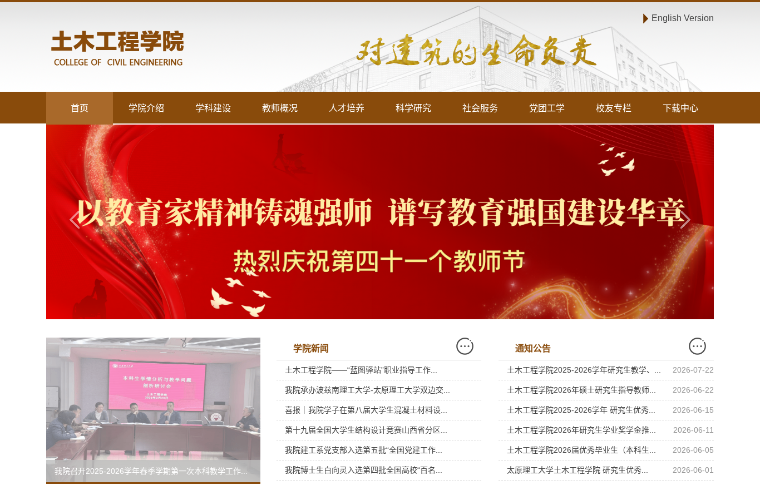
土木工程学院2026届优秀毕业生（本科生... (581, 449)
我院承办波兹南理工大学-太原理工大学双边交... (367, 389)
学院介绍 (146, 108)
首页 (79, 108)
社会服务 (480, 108)
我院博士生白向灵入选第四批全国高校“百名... (363, 470)
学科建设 (213, 108)
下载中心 (680, 108)
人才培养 (346, 108)
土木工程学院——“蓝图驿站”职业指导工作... (361, 369)
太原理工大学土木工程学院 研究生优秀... (577, 470)
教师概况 (280, 108)
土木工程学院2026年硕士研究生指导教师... (581, 389)
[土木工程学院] (211, 50)
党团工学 (547, 108)
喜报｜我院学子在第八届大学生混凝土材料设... (366, 409)
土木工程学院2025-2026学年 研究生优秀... (581, 409)
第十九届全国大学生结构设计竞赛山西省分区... (366, 429)
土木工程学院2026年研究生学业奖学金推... (581, 429)
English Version (683, 18)
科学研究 (413, 108)
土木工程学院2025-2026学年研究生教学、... (584, 369)
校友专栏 (613, 108)
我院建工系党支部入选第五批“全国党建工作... (363, 449)
